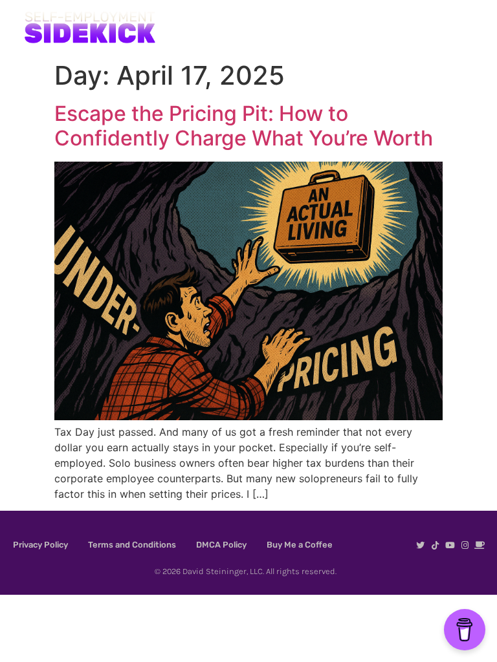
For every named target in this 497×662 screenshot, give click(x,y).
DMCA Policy (221, 545)
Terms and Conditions (132, 545)
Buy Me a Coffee (300, 545)
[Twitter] (420, 545)
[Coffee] (480, 545)
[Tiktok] (435, 545)
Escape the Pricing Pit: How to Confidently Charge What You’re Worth (243, 126)
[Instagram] (465, 545)
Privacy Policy (40, 545)
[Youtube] (450, 545)
